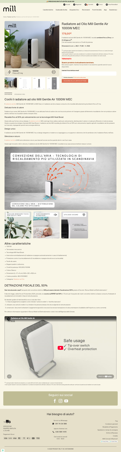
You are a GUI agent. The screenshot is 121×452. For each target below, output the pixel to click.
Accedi (68, 4)
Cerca (100, 4)
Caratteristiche (48, 10)
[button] (7, 74)
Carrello (90, 4)
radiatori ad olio (10, 140)
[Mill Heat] (11, 8)
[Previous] (7, 48)
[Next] (56, 48)
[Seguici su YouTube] (66, 401)
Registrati (78, 4)
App (105, 10)
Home (4, 17)
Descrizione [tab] (8, 94)
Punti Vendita (96, 10)
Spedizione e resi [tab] (19, 94)
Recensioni (86, 10)
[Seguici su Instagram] (60, 401)
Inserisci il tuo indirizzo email (70, 70)
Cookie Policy (114, 441)
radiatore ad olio (11, 104)
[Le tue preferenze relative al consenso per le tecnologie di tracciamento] (2, 450)
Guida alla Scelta (61, 10)
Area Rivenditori (113, 4)
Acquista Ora (74, 10)
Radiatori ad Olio (11, 17)
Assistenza (113, 10)
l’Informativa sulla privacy (80, 77)
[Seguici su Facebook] (55, 401)
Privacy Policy (105, 441)
